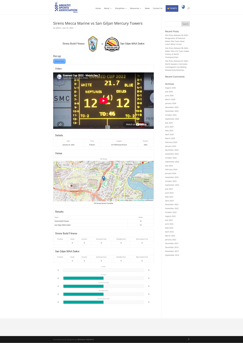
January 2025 (170, 146)
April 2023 (169, 200)
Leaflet (121, 200)
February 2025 (171, 142)
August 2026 (170, 88)
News (147, 8)
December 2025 (171, 107)
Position (60, 239)
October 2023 (171, 181)
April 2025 (169, 134)
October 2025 (171, 115)
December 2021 (171, 243)
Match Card (59, 61)
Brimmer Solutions (85, 339)
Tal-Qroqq (103, 159)
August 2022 (170, 216)
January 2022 (170, 239)
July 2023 (169, 189)
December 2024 (171, 150)
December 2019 (171, 247)
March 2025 (170, 138)
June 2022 (169, 224)
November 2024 (172, 154)
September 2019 (172, 255)
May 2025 (169, 130)
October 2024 (171, 158)
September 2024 (172, 162)
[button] (103, 178)
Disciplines (119, 8)
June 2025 (169, 126)
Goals (72, 239)
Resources (134, 8)
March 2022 (170, 235)
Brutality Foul (121, 239)
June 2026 (169, 95)
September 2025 (172, 119)
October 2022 (171, 212)
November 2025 (172, 111)
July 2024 (169, 165)
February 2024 (171, 169)
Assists (84, 239)
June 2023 (169, 193)
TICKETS (173, 8)
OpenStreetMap (139, 200)
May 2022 (169, 228)
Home (98, 8)
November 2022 (172, 208)
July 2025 (169, 123)
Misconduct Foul (142, 239)
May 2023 (169, 197)
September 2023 (172, 185)
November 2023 (172, 177)
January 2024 (170, 173)
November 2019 (172, 251)
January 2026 (170, 103)
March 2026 (170, 99)
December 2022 (171, 204)
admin (58, 28)
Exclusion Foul (101, 239)
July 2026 (169, 91)
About (106, 8)
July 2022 (169, 220)
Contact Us (157, 8)
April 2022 (169, 232)
